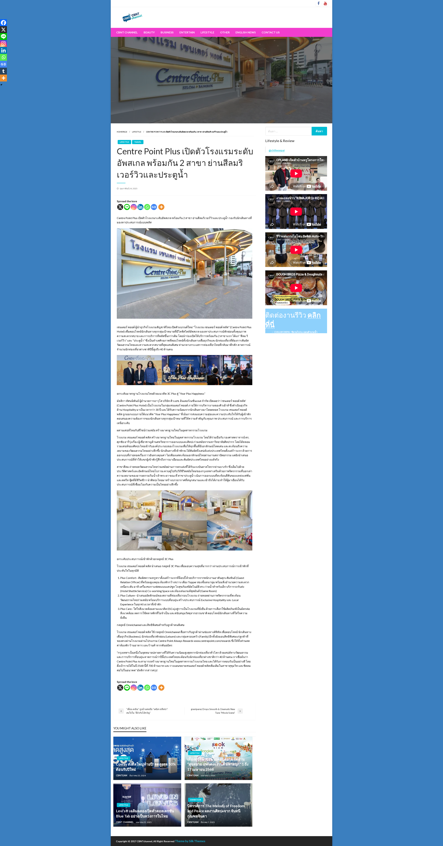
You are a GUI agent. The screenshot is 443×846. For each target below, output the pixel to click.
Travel (137, 142)
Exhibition (195, 800)
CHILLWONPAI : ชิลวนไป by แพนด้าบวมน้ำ (295, 332)
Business (167, 32)
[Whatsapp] (147, 207)
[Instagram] (134, 207)
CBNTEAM (122, 775)
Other (225, 32)
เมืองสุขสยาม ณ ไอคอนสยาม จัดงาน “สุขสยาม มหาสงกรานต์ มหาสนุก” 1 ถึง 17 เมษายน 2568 (217, 764)
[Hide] (1, 84)
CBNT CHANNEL (125, 822)
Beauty (149, 32)
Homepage (122, 132)
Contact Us (271, 32)
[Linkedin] (140, 207)
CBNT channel (127, 32)
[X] (120, 207)
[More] (161, 207)
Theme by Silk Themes (190, 841)
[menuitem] (127, 32)
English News (246, 32)
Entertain (187, 32)
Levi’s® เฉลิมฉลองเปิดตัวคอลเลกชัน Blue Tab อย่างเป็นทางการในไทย (145, 813)
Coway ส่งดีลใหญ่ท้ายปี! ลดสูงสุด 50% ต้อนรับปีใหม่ (146, 766)
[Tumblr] (3, 71)
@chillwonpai (277, 150)
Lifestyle (207, 32)
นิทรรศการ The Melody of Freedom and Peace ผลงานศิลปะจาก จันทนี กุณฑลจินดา (216, 811)
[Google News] (154, 207)
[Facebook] (3, 22)
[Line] (127, 207)
